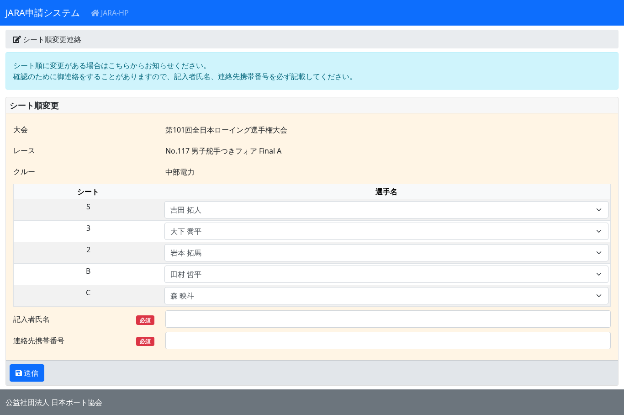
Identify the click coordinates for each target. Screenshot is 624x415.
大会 (20, 129)
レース (24, 150)
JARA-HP (114, 13)
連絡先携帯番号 (82, 340)
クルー (24, 171)
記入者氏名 (82, 319)
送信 (30, 373)
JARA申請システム (42, 12)
